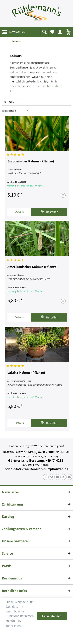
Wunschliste (52, 32)
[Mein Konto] (60, 32)
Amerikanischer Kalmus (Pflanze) (32, 267)
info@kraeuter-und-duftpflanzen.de (40, 469)
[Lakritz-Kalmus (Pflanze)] (37, 344)
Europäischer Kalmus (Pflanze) (30, 161)
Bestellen (51, 212)
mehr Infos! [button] (13, 626)
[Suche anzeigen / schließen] (44, 32)
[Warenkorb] (68, 32)
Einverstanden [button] (52, 616)
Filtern (12, 102)
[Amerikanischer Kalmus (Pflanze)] (37, 238)
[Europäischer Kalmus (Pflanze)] (37, 133)
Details (19, 211)
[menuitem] (13, 32)
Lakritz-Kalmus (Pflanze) (26, 373)
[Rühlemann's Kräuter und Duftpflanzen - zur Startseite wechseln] (36, 13)
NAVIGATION (17, 32)
